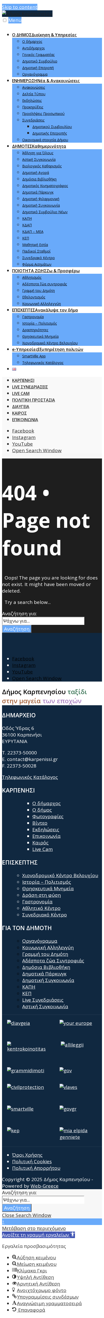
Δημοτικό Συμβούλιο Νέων (45, 211)
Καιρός (40, 842)
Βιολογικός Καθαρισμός (42, 166)
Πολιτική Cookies (32, 1161)
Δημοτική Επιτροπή (38, 67)
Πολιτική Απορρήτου (36, 1168)
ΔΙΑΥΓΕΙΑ (20, 406)
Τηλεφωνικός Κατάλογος (42, 362)
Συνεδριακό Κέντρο (38, 257)
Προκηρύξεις (32, 107)
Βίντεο (39, 823)
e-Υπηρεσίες (47, 349)
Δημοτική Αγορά (35, 172)
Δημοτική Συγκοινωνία (41, 205)
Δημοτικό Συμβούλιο (39, 61)
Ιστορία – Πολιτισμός (39, 323)
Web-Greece (45, 1186)
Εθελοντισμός (33, 297)
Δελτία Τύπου (33, 93)
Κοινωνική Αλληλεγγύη (41, 303)
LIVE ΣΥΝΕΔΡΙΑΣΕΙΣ (30, 387)
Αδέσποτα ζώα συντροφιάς (44, 284)
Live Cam (42, 849)
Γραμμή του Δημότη (38, 290)
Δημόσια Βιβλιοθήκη (39, 179)
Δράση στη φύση (41, 895)
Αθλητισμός (31, 277)
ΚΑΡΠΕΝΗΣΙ (23, 380)
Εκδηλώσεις (32, 100)
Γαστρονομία (33, 316)
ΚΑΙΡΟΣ (19, 413)
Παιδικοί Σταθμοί (36, 251)
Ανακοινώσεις (33, 87)
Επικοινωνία (46, 836)
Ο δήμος (42, 810)
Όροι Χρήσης (27, 1155)
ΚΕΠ (25, 238)
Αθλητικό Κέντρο (41, 908)
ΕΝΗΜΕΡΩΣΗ (46, 80)
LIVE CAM (21, 393)
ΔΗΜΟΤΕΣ (39, 146)
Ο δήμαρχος (32, 41)
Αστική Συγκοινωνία (39, 159)
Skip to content (19, 7)
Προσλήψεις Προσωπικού (43, 113)
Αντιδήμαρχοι (33, 48)
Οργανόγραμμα (34, 74)
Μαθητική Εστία (35, 244)
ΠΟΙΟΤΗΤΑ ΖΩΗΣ (46, 270)
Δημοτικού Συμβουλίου (52, 126)
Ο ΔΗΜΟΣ (44, 35)
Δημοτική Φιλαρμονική (40, 198)
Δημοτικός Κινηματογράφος (45, 185)
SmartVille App (34, 356)
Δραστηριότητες (35, 329)
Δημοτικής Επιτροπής (49, 133)
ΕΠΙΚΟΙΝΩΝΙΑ (25, 419)
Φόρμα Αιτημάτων (36, 264)
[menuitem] (57, 54)
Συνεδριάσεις (33, 120)
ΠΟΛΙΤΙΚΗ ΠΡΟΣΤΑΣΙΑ (33, 400)
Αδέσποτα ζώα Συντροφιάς (53, 960)
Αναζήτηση (17, 629)
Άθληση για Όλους (37, 152)
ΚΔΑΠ (27, 225)
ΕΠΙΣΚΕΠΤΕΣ (45, 310)
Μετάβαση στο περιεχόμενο (34, 1228)
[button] (38, 1235)
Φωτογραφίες (47, 816)
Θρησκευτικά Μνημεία (40, 336)
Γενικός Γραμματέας (38, 54)
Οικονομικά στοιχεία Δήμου (45, 139)
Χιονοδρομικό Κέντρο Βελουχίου (50, 343)
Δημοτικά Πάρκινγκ (38, 192)
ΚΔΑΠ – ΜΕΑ (32, 231)
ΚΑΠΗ (27, 218)
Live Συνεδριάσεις (42, 1000)
